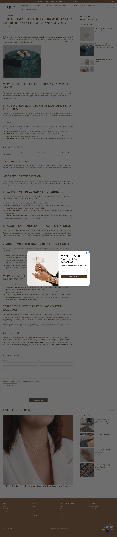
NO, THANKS (74, 281)
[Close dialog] (87, 253)
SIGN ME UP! (74, 276)
